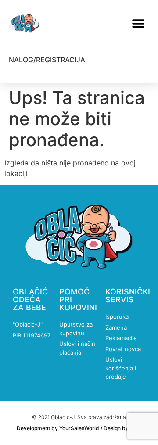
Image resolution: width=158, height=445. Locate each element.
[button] (138, 23)
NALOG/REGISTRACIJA (47, 59)
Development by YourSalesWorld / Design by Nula (79, 428)
